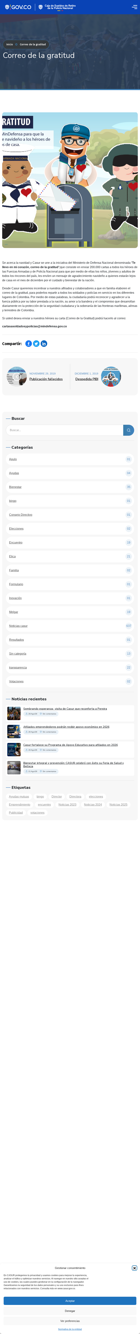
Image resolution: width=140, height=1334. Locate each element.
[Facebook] (28, 343)
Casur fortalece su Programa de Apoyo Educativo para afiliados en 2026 (70, 745)
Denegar (70, 1310)
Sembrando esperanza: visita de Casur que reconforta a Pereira (65, 709)
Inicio (9, 44)
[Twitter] (36, 343)
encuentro (44, 804)
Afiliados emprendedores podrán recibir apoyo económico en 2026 (66, 727)
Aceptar (70, 1300)
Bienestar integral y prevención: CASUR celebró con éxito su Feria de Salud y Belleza (73, 764)
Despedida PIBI (86, 379)
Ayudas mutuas (19, 796)
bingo (40, 796)
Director (57, 796)
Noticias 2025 (118, 804)
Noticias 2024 (93, 804)
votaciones (37, 812)
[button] (134, 1268)
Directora (75, 796)
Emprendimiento (19, 804)
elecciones (96, 796)
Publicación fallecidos (46, 379)
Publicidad (16, 812)
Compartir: (12, 343)
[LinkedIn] (44, 343)
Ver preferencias (70, 1320)
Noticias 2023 (67, 804)
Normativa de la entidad (70, 1329)
